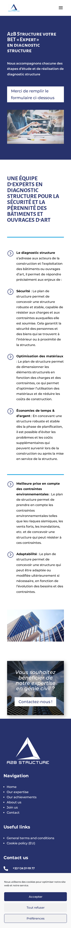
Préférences (36, 918)
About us (14, 802)
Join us (12, 807)
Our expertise (18, 792)
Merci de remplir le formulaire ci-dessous (32, 94)
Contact (13, 812)
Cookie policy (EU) (21, 843)
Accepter (35, 897)
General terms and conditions (30, 838)
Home (12, 787)
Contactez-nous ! (35, 701)
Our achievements (21, 797)
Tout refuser (36, 907)
